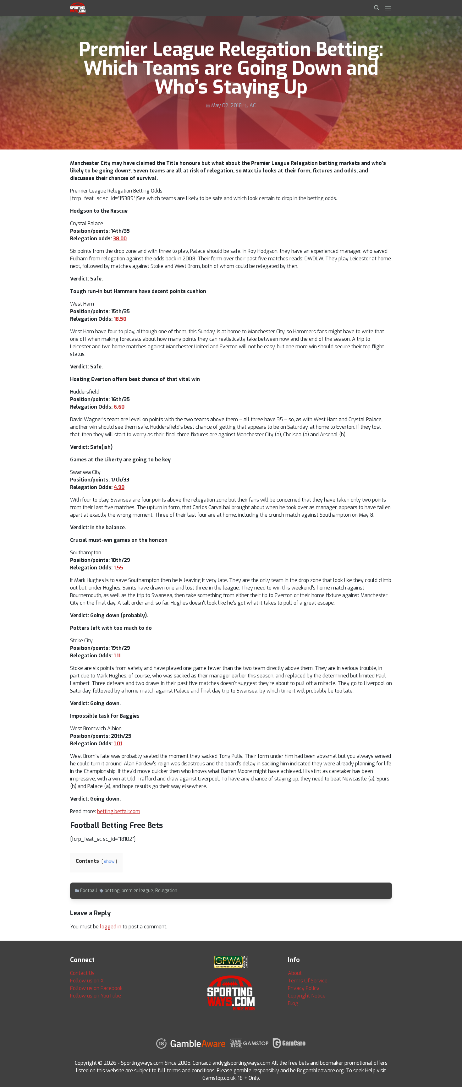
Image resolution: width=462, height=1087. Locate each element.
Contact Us (82, 973)
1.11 (117, 655)
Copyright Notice (307, 995)
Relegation (166, 891)
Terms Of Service (307, 980)
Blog (293, 1003)
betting (112, 891)
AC (253, 105)
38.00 (120, 238)
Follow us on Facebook (96, 988)
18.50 (120, 319)
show (109, 861)
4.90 (119, 487)
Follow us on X (87, 980)
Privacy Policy (303, 988)
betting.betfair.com (118, 811)
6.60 (119, 407)
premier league (137, 891)
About (295, 973)
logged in (110, 926)
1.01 (118, 743)
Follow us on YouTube (95, 995)
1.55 (118, 567)
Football (88, 891)
